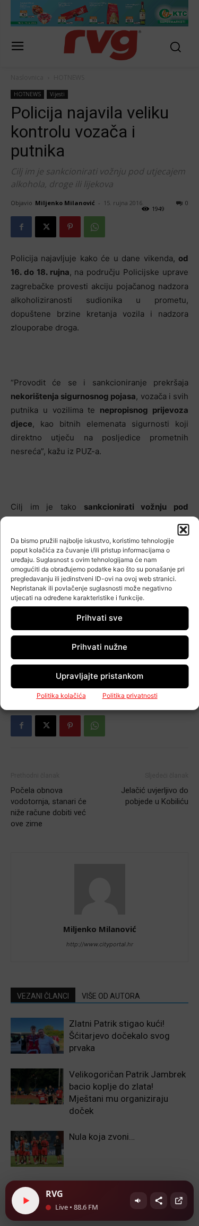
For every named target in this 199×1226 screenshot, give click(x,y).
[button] (183, 529)
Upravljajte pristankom (99, 676)
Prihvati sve (99, 618)
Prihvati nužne (99, 647)
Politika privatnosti (130, 695)
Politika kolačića (61, 695)
